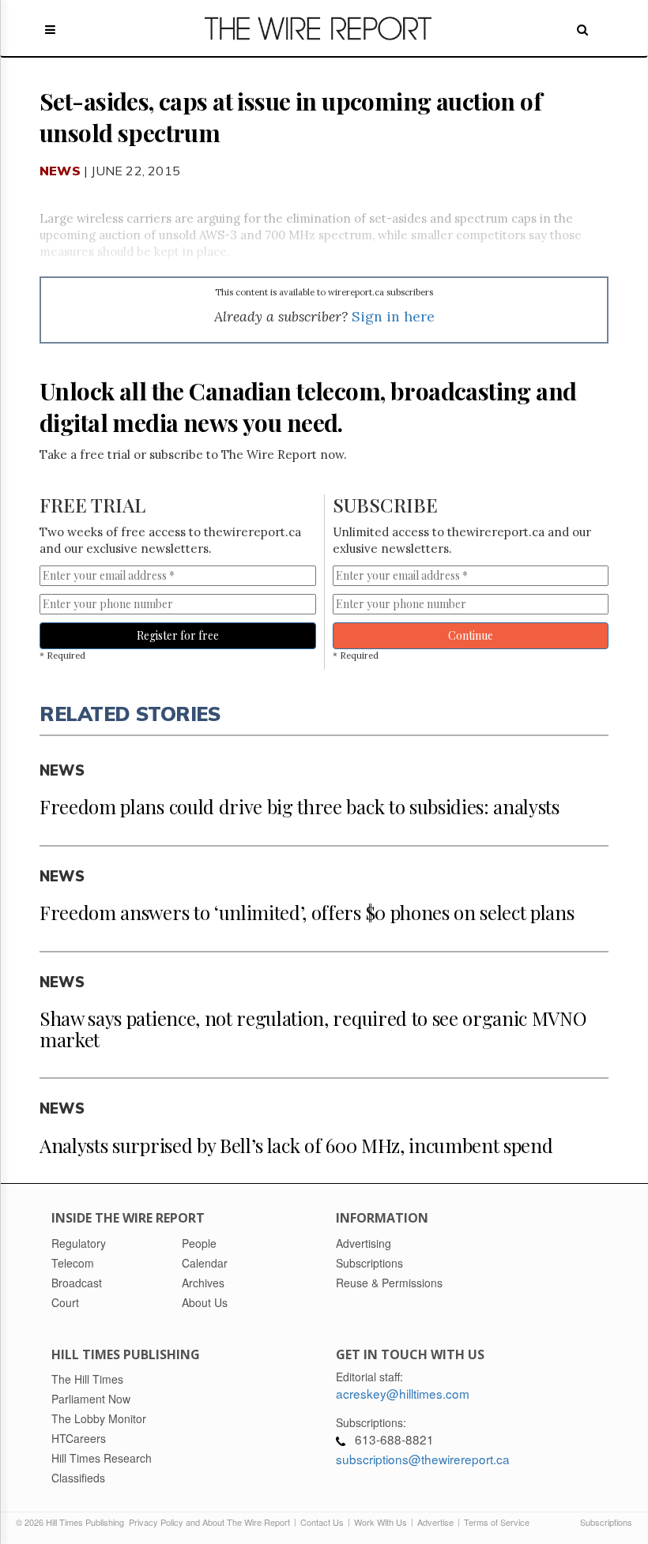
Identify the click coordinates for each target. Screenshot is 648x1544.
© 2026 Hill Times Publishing (72, 1522)
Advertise (435, 1522)
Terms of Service (496, 1522)
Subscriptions (606, 1522)
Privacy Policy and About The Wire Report (209, 1522)
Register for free (178, 635)
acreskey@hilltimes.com (402, 1393)
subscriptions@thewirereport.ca (423, 1458)
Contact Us (322, 1522)
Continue (470, 635)
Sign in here (393, 316)
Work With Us (380, 1522)
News (60, 170)
